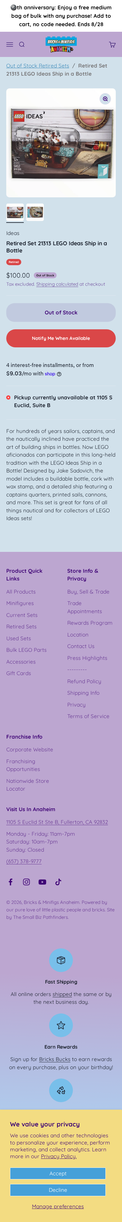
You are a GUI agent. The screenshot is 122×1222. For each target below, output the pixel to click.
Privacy (76, 704)
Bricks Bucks (54, 1059)
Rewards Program (90, 622)
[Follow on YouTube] (42, 882)
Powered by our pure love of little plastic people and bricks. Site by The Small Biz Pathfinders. (60, 909)
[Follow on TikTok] (58, 882)
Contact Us (80, 646)
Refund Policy (84, 681)
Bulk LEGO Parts (26, 649)
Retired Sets (21, 626)
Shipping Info (83, 692)
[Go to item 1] (15, 213)
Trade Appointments (84, 607)
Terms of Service (88, 716)
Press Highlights (87, 658)
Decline (58, 1190)
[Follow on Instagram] (26, 882)
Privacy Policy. (59, 1156)
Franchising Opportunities (23, 765)
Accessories (21, 661)
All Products (21, 591)
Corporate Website (29, 749)
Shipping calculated (57, 284)
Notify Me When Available (61, 338)
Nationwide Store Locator (27, 785)
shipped (62, 994)
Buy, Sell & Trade (88, 591)
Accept (58, 1173)
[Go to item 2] (35, 213)
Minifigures (20, 603)
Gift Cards (18, 673)
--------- (77, 669)
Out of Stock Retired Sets (37, 65)
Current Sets (22, 615)
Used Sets (18, 638)
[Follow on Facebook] (10, 882)
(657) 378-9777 (24, 861)
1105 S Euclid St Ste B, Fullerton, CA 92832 (57, 822)
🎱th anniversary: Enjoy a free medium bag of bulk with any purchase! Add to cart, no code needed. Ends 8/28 (61, 15)
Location (78, 634)
